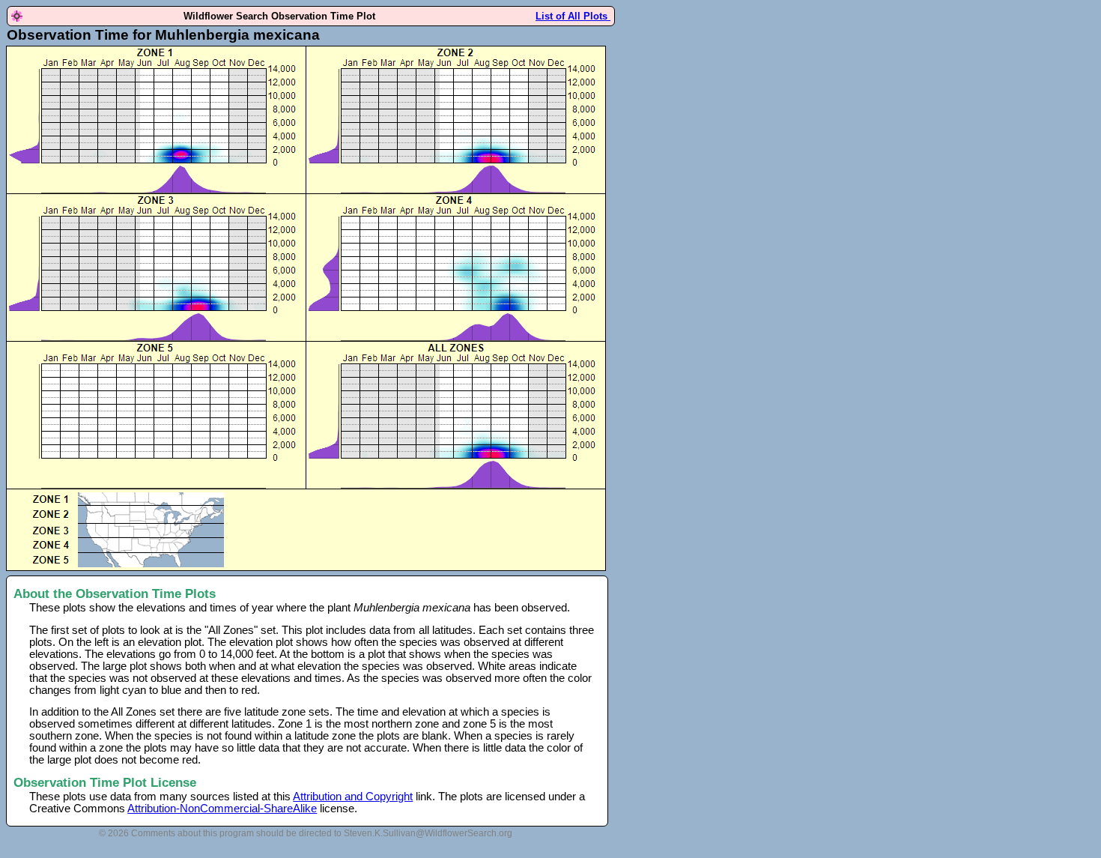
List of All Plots (573, 16)
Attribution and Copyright (353, 797)
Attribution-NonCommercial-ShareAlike (222, 809)
